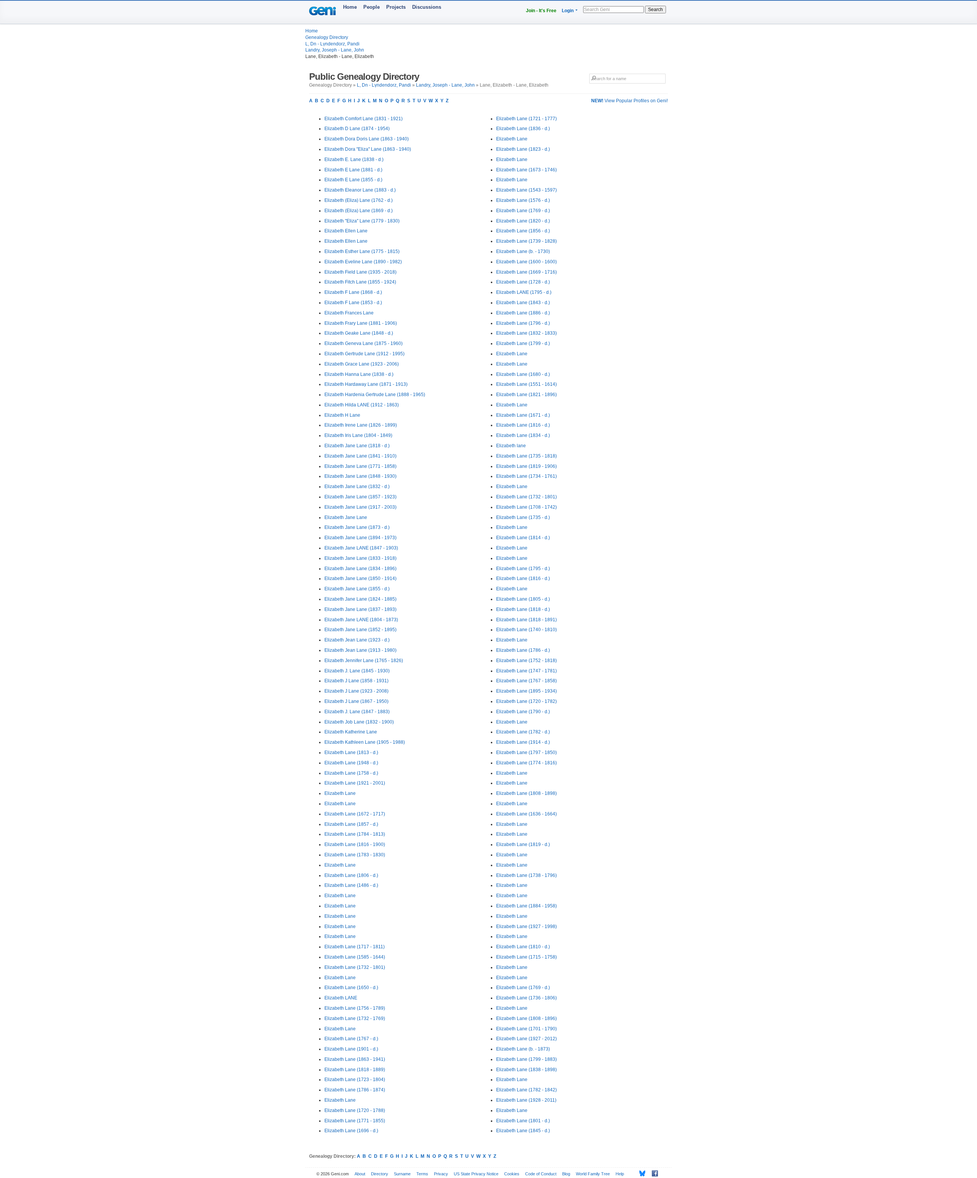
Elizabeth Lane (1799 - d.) (523, 343)
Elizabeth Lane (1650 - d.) (351, 987)
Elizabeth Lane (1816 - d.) (523, 425)
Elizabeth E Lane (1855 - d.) (353, 179)
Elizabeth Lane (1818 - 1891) (526, 619)
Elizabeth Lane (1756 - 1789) (354, 1008)
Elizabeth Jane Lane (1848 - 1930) (360, 476)
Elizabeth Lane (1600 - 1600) (526, 261)
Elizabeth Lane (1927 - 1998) (526, 926)
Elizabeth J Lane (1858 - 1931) (356, 680)
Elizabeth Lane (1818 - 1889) (354, 1069)
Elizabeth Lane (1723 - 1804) (354, 1079)
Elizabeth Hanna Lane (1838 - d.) (358, 374)
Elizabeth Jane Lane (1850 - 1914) (360, 578)
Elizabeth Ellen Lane (346, 231)
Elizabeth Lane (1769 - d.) (523, 210)
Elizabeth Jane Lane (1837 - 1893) (360, 609)
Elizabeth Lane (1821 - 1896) (526, 394)
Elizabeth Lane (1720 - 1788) (354, 1110)
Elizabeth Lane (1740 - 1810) (526, 629)
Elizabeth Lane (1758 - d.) (351, 773)
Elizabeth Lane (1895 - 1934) (526, 691)
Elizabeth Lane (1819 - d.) (523, 844)
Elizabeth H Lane (342, 415)
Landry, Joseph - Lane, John (334, 50)
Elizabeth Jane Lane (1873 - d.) (357, 527)
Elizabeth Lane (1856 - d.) (523, 231)
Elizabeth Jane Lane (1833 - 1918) (360, 558)
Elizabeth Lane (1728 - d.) (523, 282)
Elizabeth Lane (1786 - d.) (523, 650)
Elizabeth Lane (340, 793)
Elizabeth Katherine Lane (350, 732)
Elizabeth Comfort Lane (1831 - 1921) (363, 118)
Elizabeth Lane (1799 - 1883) (526, 1059)
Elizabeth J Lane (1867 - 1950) (356, 701)
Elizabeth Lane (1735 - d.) (523, 517)
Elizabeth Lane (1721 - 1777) (526, 118)
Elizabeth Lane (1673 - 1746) (526, 169)
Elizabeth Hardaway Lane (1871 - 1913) (366, 384)
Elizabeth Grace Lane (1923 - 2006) (361, 364)
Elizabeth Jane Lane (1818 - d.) (357, 445)
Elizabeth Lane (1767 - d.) (351, 1038)
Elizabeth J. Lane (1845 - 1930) (357, 671)
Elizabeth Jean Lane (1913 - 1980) (360, 650)
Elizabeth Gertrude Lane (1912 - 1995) (364, 353)
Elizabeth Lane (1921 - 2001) (354, 783)
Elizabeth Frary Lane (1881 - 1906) (360, 323)
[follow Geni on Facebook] (652, 1173)
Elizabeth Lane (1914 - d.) (523, 742)
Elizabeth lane (511, 445)
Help (620, 1174)
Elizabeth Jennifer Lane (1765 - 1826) (363, 660)
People (371, 7)
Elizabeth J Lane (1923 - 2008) (356, 691)
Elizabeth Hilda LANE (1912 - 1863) (361, 405)
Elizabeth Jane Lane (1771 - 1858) (360, 466)
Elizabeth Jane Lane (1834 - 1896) (360, 568)
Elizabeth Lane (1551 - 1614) (526, 384)
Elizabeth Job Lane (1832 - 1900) (359, 722)
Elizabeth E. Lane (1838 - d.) (354, 159)
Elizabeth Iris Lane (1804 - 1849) (358, 435)
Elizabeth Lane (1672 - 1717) (354, 814)
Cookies (511, 1174)
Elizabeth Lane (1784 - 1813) (354, 834)
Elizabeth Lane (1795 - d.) (523, 568)
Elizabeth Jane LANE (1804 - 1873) (361, 619)
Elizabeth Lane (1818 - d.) (523, 609)
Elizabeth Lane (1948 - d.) (351, 762)
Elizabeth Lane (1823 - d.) (523, 149)
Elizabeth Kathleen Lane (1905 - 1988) (364, 742)
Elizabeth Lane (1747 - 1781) (526, 671)
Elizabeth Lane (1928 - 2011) (526, 1100)
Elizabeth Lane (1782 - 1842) (526, 1090)
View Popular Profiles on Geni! (629, 100)
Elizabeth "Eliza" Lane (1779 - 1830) (362, 221)
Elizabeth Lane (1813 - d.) (351, 752)
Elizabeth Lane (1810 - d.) (523, 946)
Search (655, 9)
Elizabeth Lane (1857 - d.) (351, 824)
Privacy (441, 1174)
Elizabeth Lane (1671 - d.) (523, 415)
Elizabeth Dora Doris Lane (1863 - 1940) (366, 139)
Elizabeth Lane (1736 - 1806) (526, 998)
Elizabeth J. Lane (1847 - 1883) (357, 711)
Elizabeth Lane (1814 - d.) (523, 537)
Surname (402, 1174)
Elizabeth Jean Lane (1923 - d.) (357, 640)
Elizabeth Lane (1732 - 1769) (354, 1018)
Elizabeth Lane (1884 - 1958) (526, 906)
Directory (379, 1174)
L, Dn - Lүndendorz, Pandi (332, 44)
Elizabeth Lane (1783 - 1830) (354, 854)
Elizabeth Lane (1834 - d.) (523, 435)
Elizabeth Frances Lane (349, 313)
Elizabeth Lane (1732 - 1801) (354, 967)
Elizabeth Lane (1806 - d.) (351, 875)
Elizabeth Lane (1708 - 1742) (526, 507)
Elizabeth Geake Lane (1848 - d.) (358, 333)
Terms (422, 1174)
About (360, 1174)
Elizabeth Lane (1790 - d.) (523, 711)
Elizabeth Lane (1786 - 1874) (354, 1090)
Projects (396, 7)
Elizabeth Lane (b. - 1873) (523, 1049)
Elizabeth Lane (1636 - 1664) (526, 814)
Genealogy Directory (326, 37)
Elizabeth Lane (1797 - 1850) (526, 752)
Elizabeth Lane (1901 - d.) (351, 1049)
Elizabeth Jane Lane (345, 517)
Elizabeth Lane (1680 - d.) (523, 374)
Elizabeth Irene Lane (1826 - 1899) (360, 425)
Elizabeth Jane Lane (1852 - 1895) (360, 629)
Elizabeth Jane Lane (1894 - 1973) (360, 537)
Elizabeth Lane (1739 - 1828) (526, 241)
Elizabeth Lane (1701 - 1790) (526, 1028)
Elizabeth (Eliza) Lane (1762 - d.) (358, 200)
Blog (566, 1174)
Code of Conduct (540, 1174)
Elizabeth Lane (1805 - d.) (523, 599)
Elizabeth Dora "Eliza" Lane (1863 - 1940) (367, 149)
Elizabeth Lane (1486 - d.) (351, 885)
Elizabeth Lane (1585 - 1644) (354, 957)
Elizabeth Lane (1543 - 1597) (526, 190)
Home (350, 7)
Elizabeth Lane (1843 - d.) (523, 302)
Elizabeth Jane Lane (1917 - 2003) (360, 507)
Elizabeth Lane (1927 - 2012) (526, 1038)
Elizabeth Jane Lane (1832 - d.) (357, 486)
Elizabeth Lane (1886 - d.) (523, 313)
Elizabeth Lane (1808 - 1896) (526, 1018)
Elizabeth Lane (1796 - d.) (523, 323)
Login (568, 10)
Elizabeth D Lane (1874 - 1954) (357, 128)
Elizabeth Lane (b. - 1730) (523, 251)
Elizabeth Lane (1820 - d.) (523, 221)
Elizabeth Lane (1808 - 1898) (526, 793)
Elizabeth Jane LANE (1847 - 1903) (361, 548)
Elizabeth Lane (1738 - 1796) (526, 875)
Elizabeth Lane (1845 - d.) (523, 1130)
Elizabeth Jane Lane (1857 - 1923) (360, 497)
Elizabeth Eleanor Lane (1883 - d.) (360, 190)
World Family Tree (593, 1174)
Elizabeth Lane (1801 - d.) (523, 1120)
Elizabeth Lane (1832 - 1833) (526, 333)
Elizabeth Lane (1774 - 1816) (526, 762)
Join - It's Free (541, 10)
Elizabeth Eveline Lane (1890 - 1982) (363, 261)
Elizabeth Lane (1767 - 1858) (526, 680)
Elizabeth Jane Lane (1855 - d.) (357, 588)
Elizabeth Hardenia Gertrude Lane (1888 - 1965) (374, 394)
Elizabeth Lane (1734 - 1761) (526, 476)
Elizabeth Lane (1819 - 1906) (526, 466)
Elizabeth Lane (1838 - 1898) (526, 1069)
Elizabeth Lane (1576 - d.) (523, 200)
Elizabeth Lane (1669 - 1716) (526, 272)
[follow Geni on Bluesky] (640, 1173)
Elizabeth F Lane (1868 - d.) (353, 292)
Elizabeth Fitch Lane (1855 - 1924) (360, 282)
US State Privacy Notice (476, 1174)
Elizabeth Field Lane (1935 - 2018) (360, 272)
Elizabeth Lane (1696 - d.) (351, 1130)
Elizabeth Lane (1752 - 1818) (526, 660)
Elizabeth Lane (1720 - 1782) (526, 701)
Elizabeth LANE (340, 998)
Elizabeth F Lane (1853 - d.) (353, 302)
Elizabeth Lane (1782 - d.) (523, 732)
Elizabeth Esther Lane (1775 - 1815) (362, 251)
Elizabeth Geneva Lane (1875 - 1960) (363, 343)
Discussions (426, 7)
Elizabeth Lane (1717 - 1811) (354, 946)
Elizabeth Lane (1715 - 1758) (526, 957)
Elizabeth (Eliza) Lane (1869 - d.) (358, 210)
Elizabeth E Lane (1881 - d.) (353, 169)
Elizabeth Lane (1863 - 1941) (354, 1059)
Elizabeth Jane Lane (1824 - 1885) (360, 599)
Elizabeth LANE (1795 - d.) (523, 292)
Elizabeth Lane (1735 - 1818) (526, 456)
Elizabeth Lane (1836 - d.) (523, 128)
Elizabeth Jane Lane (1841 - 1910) (360, 456)
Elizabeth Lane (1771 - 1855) (354, 1120)
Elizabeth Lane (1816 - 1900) (354, 844)
